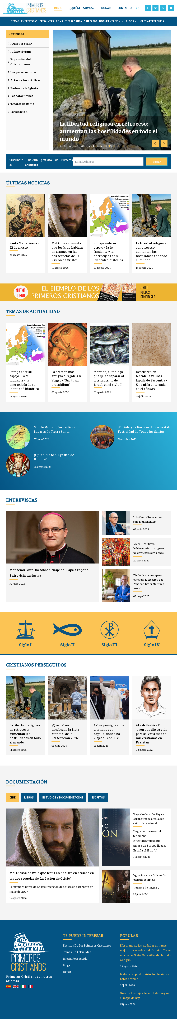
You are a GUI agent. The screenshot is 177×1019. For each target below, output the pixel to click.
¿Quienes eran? (21, 43)
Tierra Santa (73, 21)
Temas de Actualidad (77, 952)
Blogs (66, 965)
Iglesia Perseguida (152, 21)
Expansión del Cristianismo (20, 61)
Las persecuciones (23, 72)
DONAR (106, 8)
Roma (59, 21)
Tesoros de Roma (22, 104)
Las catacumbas (21, 96)
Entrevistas (29, 21)
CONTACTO (125, 8)
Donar (67, 971)
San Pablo (90, 21)
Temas (15, 21)
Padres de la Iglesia (24, 88)
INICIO (58, 8)
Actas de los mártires (25, 80)
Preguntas (47, 21)
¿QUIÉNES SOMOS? (81, 8)
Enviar (157, 161)
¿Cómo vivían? (20, 51)
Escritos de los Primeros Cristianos (87, 945)
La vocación (19, 112)
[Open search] (137, 8)
